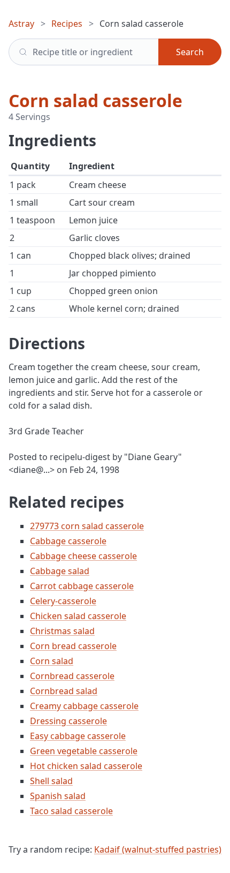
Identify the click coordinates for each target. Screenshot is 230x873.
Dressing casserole (68, 721)
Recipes (66, 23)
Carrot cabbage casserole (82, 586)
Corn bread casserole (73, 646)
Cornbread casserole (72, 676)
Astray (21, 23)
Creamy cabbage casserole (84, 706)
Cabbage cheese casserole (83, 556)
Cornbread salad (63, 691)
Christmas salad (62, 631)
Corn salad (51, 661)
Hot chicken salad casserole (86, 766)
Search (190, 52)
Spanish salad (58, 796)
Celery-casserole (63, 601)
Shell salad (51, 781)
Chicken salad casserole (78, 616)
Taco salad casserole (71, 811)
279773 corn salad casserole (87, 526)
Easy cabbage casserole (78, 736)
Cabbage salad (59, 571)
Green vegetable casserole (83, 751)
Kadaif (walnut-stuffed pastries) (157, 849)
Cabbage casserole (68, 541)
